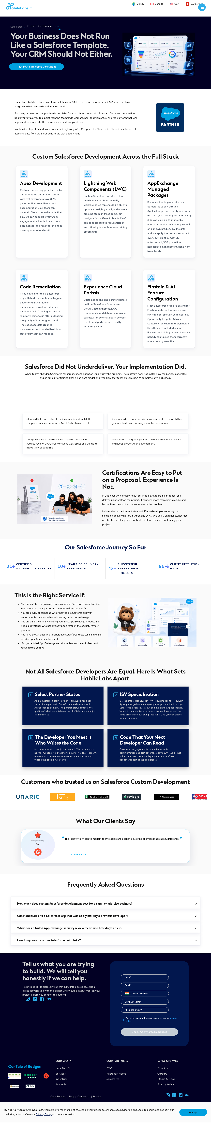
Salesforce (16, 27)
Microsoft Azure (116, 1074)
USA (176, 3)
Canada (159, 3)
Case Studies (57, 1096)
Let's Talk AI (63, 1068)
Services (61, 1074)
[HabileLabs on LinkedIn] (174, 1096)
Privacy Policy (165, 1084)
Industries (61, 1079)
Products (61, 1084)
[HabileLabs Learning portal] (187, 1096)
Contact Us (83, 1096)
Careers (162, 1074)
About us (162, 1068)
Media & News (166, 1079)
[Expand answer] (195, 904)
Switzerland (197, 3)
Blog (71, 1096)
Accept (193, 1112)
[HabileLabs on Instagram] (168, 1096)
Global (140, 3)
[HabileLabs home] (28, 7)
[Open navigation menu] (202, 7)
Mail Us (97, 1096)
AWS (109, 1068)
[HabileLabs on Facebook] (180, 1096)
